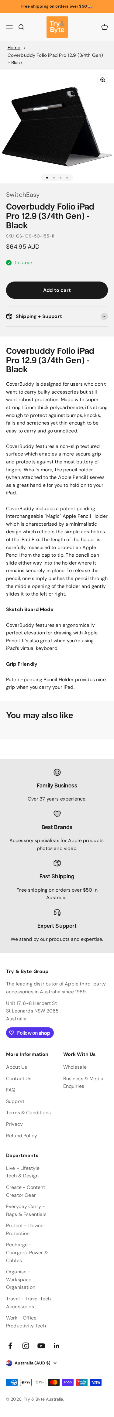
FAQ (10, 1090)
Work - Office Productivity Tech (26, 1322)
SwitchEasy (23, 194)
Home (14, 48)
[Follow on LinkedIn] (57, 1346)
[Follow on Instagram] (26, 1346)
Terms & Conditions (28, 1112)
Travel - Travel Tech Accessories (28, 1303)
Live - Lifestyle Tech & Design (23, 1172)
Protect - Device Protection (25, 1229)
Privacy (14, 1124)
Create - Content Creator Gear (25, 1191)
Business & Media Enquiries (83, 1082)
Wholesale (75, 1067)
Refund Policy (21, 1135)
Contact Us (19, 1078)
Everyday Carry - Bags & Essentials (26, 1210)
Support (15, 1101)
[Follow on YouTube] (41, 1346)
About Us (16, 1067)
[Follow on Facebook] (10, 1346)
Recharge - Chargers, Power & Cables (27, 1252)
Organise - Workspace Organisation (20, 1279)
